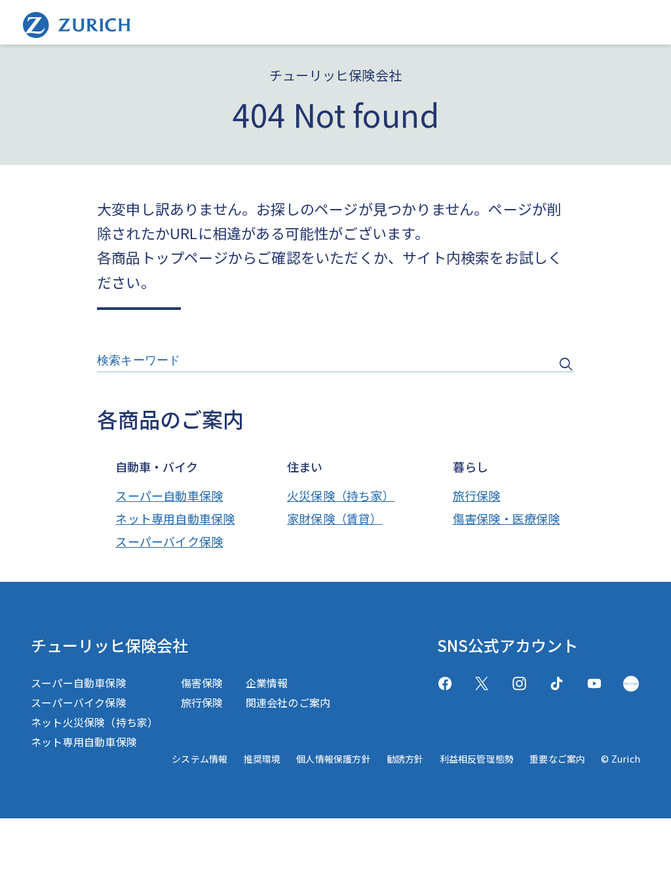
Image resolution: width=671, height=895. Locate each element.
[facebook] (445, 684)
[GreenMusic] (631, 684)
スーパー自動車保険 (169, 495)
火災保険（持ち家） (340, 495)
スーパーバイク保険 (169, 541)
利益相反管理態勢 (477, 758)
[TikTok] (556, 684)
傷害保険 (202, 683)
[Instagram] (519, 684)
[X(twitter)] (482, 684)
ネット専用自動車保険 (175, 518)
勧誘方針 (405, 758)
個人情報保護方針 (333, 758)
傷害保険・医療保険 (506, 518)
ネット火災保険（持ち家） (94, 722)
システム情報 (199, 758)
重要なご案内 (557, 758)
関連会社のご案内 (288, 702)
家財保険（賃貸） (335, 518)
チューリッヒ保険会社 (109, 645)
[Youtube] (594, 684)
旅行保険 (477, 495)
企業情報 (267, 683)
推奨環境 (261, 758)
